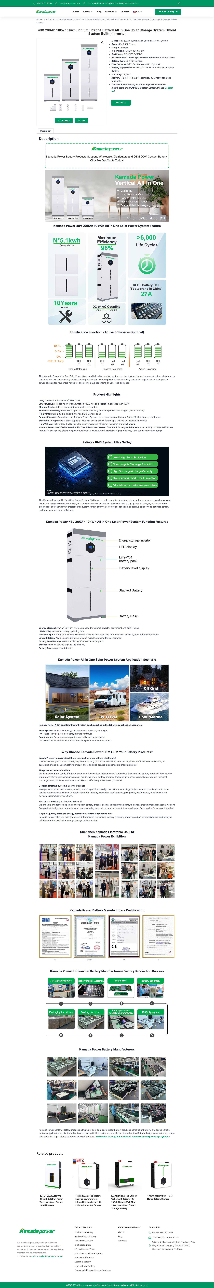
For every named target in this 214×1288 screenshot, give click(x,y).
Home (76, 12)
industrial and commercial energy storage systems (143, 1136)
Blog (98, 12)
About (86, 12)
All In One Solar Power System (66, 19)
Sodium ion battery (105, 1136)
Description (45, 131)
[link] (47, 1256)
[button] (179, 3)
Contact (125, 12)
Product (109, 12)
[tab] (46, 131)
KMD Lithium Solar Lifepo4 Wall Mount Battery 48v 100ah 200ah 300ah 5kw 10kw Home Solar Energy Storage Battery (124, 1202)
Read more (45, 1213)
